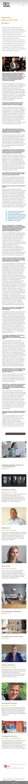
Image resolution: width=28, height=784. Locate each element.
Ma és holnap (6, 566)
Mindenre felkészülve (8, 665)
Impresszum (7, 768)
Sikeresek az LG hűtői (8, 490)
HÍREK (15, 492)
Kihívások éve (6, 528)
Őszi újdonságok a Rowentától (11, 611)
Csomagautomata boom (9, 736)
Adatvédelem (14, 768)
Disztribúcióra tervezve (9, 703)
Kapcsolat (21, 768)
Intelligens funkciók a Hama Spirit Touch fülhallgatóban (12, 465)
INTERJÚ (14, 530)
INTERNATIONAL (6, 17)
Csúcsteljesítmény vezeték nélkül (12, 636)
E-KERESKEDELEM (16, 738)
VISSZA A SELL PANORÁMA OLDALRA (15, 433)
